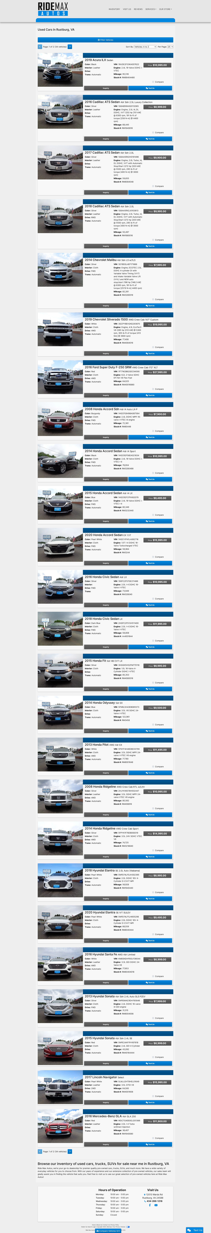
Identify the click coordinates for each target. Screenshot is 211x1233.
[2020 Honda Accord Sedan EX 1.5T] (60, 544)
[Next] (70, 46)
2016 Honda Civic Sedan (106, 577)
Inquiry (106, 88)
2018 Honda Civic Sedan (103, 619)
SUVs (122, 1168)
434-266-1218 (154, 1201)
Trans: (88, 74)
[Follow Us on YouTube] (156, 1205)
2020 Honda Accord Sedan (108, 535)
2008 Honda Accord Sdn (111, 409)
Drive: (88, 71)
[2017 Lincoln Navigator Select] (60, 1087)
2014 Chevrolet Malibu (110, 260)
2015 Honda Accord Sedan (108, 493)
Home (93, 1225)
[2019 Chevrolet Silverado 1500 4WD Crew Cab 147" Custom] (60, 329)
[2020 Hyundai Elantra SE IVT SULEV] (60, 922)
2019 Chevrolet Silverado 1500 (121, 319)
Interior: (89, 67)
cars (110, 1168)
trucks (116, 1168)
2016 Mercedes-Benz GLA (110, 1116)
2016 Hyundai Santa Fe (110, 954)
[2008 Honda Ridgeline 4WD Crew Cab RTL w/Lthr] (60, 796)
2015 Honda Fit (103, 660)
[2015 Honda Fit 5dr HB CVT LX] (60, 670)
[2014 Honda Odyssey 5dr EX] (60, 712)
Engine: (117, 67)
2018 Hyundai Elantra (112, 870)
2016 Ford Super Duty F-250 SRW (121, 367)
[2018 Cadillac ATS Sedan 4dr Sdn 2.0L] (60, 216)
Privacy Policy (115, 1225)
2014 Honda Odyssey (104, 702)
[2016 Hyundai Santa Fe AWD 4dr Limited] (60, 964)
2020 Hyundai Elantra (107, 912)
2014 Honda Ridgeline (112, 828)
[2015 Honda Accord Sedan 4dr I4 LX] (60, 502)
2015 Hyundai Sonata (108, 1038)
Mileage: (118, 74)
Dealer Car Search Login (88, 1227)
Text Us (151, 88)
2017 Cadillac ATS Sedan (109, 152)
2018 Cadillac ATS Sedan (109, 206)
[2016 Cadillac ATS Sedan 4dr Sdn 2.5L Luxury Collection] (60, 111)
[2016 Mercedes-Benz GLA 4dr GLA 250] (60, 1126)
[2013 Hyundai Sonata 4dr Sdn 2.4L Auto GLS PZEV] (60, 1006)
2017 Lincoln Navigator (104, 1077)
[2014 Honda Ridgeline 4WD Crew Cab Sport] (60, 838)
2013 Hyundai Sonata (115, 996)
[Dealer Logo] (53, 9)
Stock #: (117, 77)
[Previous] (40, 46)
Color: (88, 64)
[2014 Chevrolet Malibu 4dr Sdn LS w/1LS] (60, 269)
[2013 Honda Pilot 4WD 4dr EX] (60, 754)
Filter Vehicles (106, 40)
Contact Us (106, 1225)
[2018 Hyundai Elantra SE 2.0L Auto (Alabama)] (60, 880)
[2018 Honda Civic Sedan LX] (60, 628)
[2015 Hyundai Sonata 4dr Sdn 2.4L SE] (60, 1048)
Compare (159, 82)
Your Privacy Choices (119, 1227)
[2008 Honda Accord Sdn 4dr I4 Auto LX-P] (60, 419)
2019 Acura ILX (99, 60)
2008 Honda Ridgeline (115, 786)
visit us (101, 1174)
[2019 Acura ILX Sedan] (60, 69)
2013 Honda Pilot (103, 744)
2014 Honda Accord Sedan (110, 451)
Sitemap (109, 1227)
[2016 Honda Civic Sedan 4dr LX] (60, 586)
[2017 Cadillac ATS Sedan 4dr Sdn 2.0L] (60, 162)
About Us (99, 1225)
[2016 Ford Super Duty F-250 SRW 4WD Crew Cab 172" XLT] (60, 377)
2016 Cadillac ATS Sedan (119, 102)
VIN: (116, 64)
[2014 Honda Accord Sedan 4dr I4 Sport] (60, 461)
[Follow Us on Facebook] (150, 1205)
